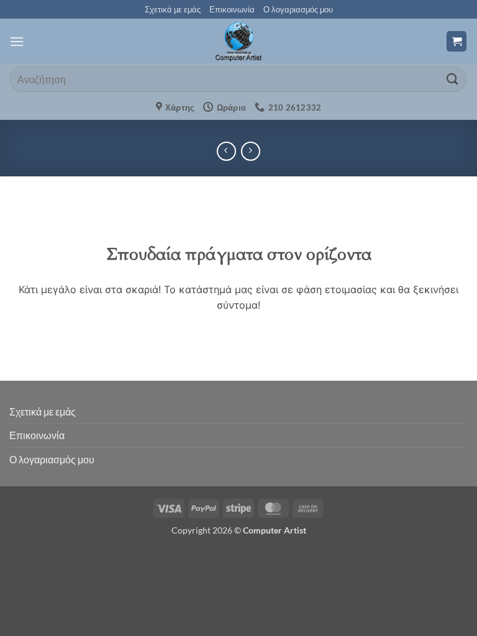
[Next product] (226, 151)
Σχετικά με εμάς (173, 9)
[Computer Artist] (238, 41)
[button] (16, 41)
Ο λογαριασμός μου (298, 9)
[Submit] (452, 79)
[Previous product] (250, 151)
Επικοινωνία (232, 9)
